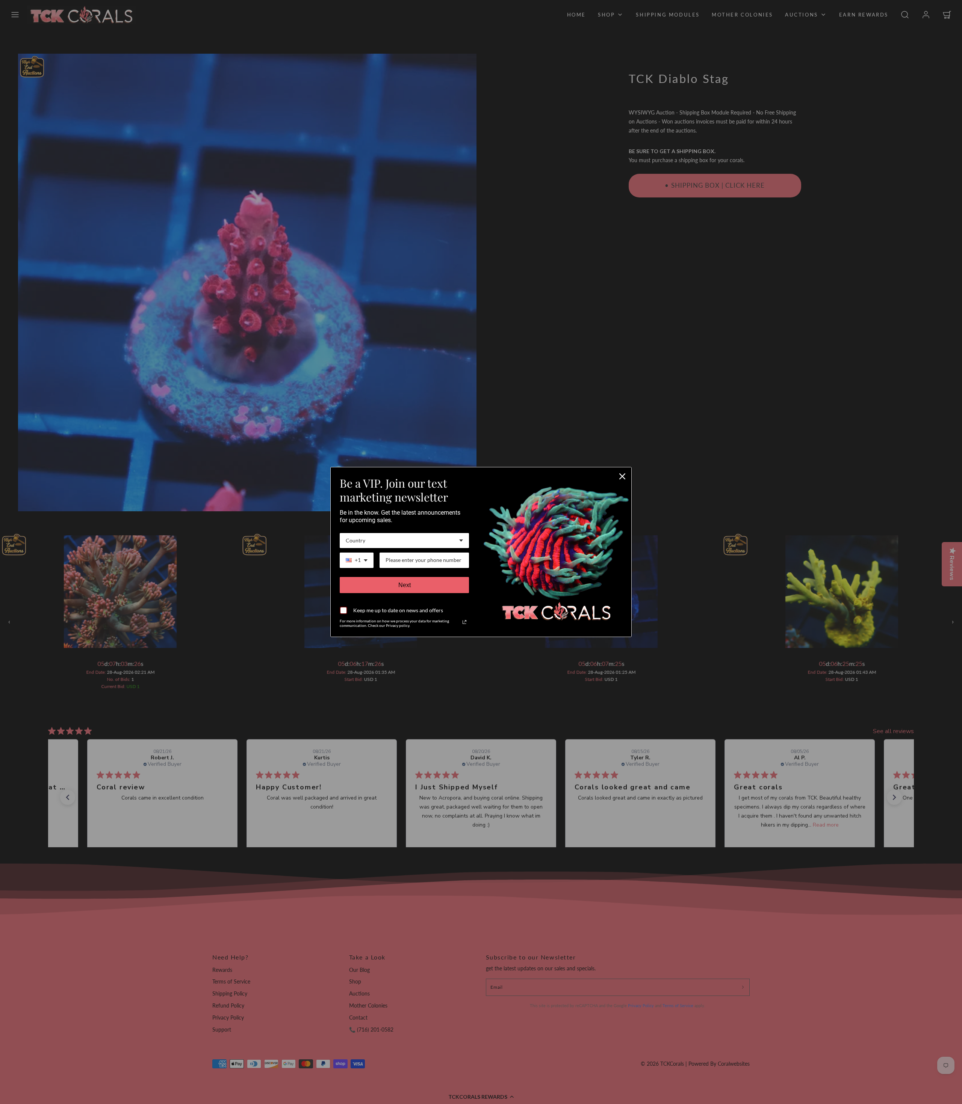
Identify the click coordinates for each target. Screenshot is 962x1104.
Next (404, 585)
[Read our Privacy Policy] (464, 622)
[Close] (622, 476)
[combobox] (404, 540)
